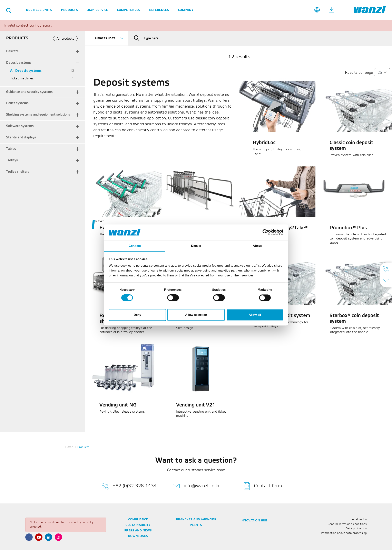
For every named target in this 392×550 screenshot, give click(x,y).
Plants (196, 525)
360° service (97, 10)
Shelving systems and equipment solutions (38, 114)
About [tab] (257, 245)
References (159, 10)
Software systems (20, 126)
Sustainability (138, 525)
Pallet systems (17, 103)
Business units (39, 10)
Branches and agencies (196, 519)
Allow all (255, 314)
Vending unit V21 (195, 405)
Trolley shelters (17, 171)
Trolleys (12, 160)
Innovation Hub (254, 520)
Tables (11, 148)
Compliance (138, 519)
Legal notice (359, 519)
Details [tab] (196, 245)
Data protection (356, 528)
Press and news (138, 530)
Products (69, 10)
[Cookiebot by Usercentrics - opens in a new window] (265, 232)
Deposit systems (18, 62)
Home (69, 447)
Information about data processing (344, 533)
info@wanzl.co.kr (201, 486)
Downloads (138, 536)
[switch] (173, 298)
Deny (137, 314)
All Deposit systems (25, 71)
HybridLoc (264, 143)
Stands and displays (21, 137)
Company (186, 10)
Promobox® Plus (348, 228)
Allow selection (196, 314)
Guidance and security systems (29, 92)
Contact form (268, 486)
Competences (128, 10)
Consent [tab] (135, 245)
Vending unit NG (118, 405)
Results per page (359, 72)
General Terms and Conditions (347, 524)
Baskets (12, 51)
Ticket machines (22, 78)
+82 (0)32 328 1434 (135, 486)
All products (65, 38)
